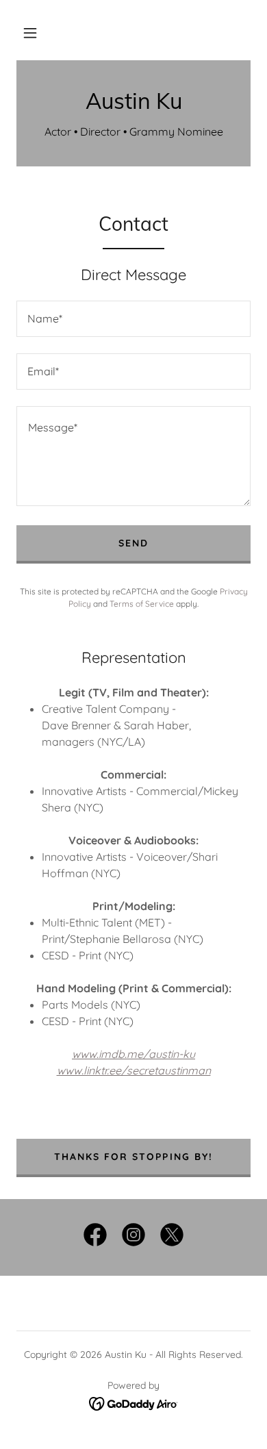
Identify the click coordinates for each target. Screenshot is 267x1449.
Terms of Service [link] (142, 603)
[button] (30, 33)
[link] (133, 101)
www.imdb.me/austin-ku (133, 1054)
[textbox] (133, 319)
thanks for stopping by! (133, 1156)
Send (133, 543)
